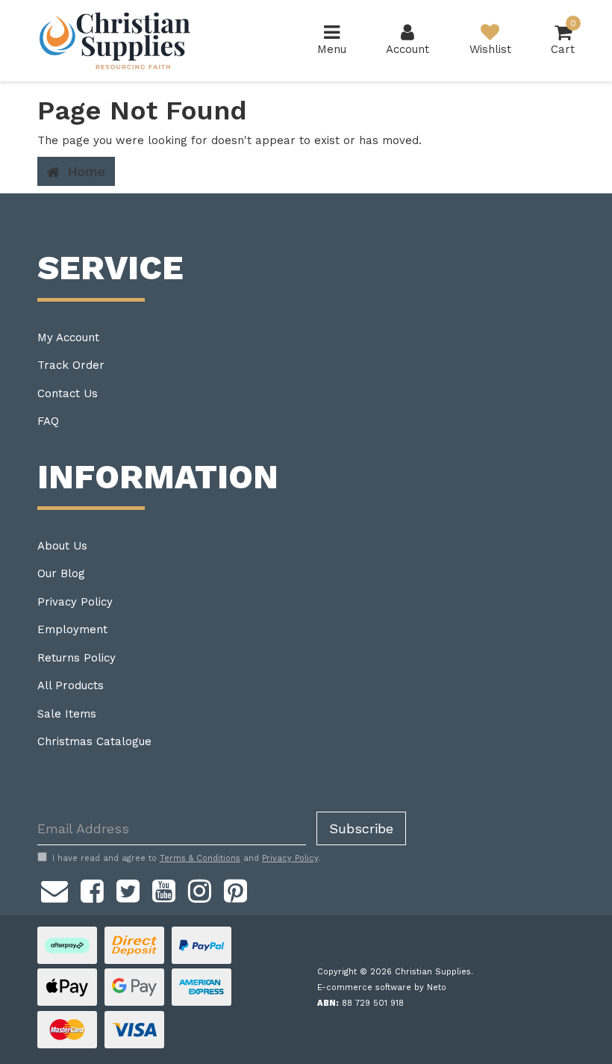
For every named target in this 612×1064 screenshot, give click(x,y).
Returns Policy (76, 658)
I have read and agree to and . (186, 858)
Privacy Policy (75, 602)
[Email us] (54, 888)
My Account (68, 337)
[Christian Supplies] (115, 41)
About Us (62, 546)
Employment (72, 629)
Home (84, 171)
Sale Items (66, 714)
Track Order (70, 365)
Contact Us (67, 393)
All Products (70, 685)
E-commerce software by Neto (381, 987)
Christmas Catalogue (94, 741)
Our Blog (61, 573)
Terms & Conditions (200, 858)
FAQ (48, 421)
